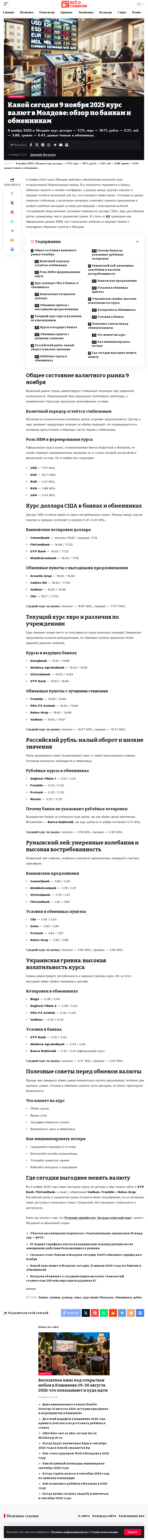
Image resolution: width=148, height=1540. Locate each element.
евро (77, 1297)
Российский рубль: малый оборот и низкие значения (52, 347)
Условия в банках (111, 317)
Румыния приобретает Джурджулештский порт (97, 1218)
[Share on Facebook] (31, 145)
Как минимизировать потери (111, 344)
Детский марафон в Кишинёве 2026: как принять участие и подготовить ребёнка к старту (72, 1423)
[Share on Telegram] (54, 145)
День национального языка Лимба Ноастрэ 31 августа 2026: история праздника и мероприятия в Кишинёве (73, 1409)
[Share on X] (37, 145)
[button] (132, 1532)
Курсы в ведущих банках (58, 327)
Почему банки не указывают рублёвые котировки (108, 254)
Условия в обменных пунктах (110, 290)
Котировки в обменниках (117, 310)
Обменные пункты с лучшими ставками (52, 336)
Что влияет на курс (111, 335)
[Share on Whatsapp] (48, 145)
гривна (54, 1297)
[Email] (60, 145)
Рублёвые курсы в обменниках (51, 358)
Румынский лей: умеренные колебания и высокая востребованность (111, 269)
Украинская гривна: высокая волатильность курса (112, 301)
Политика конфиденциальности (69, 1532)
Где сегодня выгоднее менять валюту (112, 355)
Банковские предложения (117, 280)
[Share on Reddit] (113, 1313)
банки (43, 1297)
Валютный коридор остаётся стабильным (52, 263)
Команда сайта (104, 1516)
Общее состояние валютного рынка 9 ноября (54, 252)
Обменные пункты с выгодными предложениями (56, 307)
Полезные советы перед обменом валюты (108, 326)
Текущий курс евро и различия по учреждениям (56, 318)
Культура (45, 1374)
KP (108, 216)
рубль (137, 1297)
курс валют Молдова (98, 1297)
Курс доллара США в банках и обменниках (55, 285)
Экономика (16, 97)
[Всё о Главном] (74, 4)
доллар (67, 1297)
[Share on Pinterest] (42, 145)
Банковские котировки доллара (55, 296)
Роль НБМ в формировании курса (57, 274)
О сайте (84, 1516)
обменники (123, 1297)
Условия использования (104, 1532)
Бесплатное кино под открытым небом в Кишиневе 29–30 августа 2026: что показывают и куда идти (73, 1385)
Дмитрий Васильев (43, 154)
